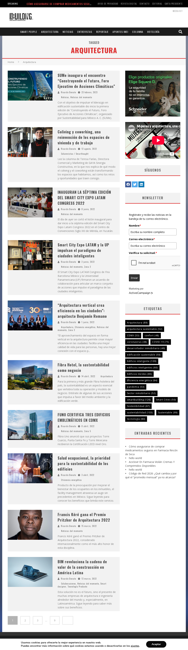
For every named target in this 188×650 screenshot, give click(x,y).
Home (11, 62)
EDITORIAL (157, 3)
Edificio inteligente (141, 361)
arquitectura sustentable (144, 329)
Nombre (135, 225)
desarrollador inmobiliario (146, 348)
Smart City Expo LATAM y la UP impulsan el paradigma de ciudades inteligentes (83, 250)
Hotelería (153, 32)
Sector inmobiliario (141, 393)
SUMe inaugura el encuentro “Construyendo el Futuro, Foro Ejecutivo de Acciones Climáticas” (86, 80)
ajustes (135, 646)
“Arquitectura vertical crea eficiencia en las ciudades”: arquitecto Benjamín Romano (82, 310)
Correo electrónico (142, 239)
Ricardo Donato (68, 92)
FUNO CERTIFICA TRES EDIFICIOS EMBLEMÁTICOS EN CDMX (84, 417)
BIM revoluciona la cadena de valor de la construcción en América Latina (82, 567)
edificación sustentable (144, 354)
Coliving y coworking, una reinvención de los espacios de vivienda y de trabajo (84, 137)
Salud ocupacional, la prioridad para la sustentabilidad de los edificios (84, 463)
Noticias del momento (81, 97)
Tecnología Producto (77, 586)
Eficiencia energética (85, 327)
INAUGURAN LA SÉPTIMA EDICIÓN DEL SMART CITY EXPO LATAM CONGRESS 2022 (84, 197)
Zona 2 (87, 266)
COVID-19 (160, 341)
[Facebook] (128, 184)
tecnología (136, 418)
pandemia (135, 386)
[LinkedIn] (141, 184)
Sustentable (168, 412)
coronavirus (137, 341)
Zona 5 (87, 431)
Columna (137, 32)
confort (152, 335)
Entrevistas (84, 32)
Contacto (145, 3)
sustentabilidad (140, 412)
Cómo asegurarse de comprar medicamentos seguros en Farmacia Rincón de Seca (78, 4)
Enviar (134, 278)
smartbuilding (139, 399)
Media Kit (178, 11)
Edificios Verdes (139, 374)
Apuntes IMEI (120, 32)
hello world (135, 458)
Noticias (68, 32)
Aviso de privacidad (108, 3)
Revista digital (129, 3)
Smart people (28, 32)
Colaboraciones (68, 583)
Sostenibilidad (138, 406)
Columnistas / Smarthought (74, 153)
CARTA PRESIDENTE (174, 3)
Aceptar (156, 644)
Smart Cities (166, 399)
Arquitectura (50, 32)
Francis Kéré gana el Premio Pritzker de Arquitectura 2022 (84, 517)
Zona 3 (71, 330)
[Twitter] (135, 184)
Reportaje (102, 32)
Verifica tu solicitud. (143, 253)
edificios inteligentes (142, 367)
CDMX (133, 335)
